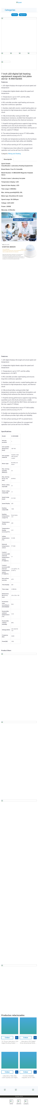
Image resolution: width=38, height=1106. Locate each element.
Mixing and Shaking (14, 153)
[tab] (7, 159)
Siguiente (23, 14)
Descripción (8, 159)
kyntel (19, 1091)
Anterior (14, 14)
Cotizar (7, 1037)
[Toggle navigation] (35, 2)
